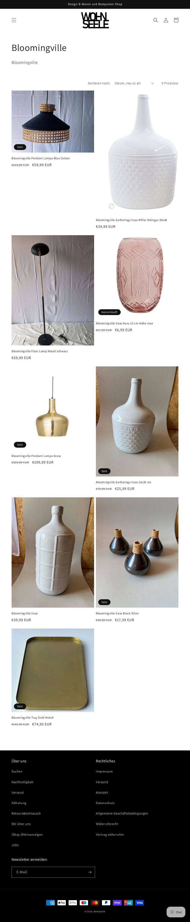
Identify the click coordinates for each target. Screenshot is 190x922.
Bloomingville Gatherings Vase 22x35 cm (123, 482)
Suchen (17, 771)
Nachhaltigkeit (22, 782)
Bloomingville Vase (25, 613)
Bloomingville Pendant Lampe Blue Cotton (41, 158)
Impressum (104, 771)
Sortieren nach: (99, 83)
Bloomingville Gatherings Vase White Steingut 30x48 (131, 220)
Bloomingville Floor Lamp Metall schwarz (40, 351)
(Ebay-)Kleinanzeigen (27, 834)
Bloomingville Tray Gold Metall (33, 718)
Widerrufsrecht (107, 824)
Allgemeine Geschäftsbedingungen (122, 813)
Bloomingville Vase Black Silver (117, 613)
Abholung (19, 803)
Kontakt (102, 792)
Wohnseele (99, 911)
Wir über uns (21, 824)
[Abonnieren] (90, 872)
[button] (14, 20)
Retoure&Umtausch (26, 813)
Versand (18, 792)
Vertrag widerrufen (110, 834)
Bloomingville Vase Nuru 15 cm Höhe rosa (124, 323)
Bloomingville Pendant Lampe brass (36, 456)
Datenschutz (105, 803)
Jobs (15, 845)
